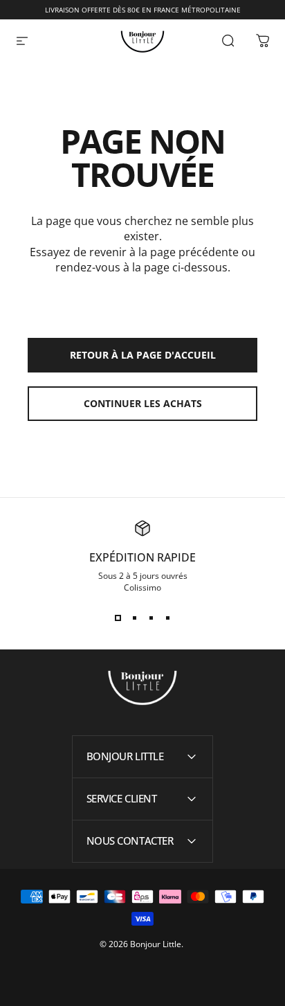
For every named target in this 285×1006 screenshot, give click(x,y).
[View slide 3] (150, 618)
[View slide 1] (117, 618)
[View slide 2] (134, 618)
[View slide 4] (167, 618)
